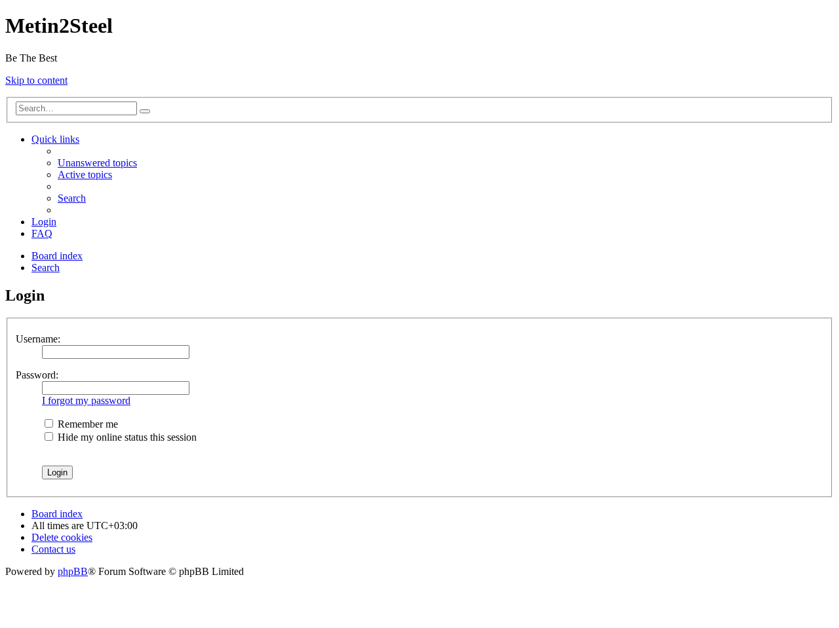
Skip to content (36, 80)
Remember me (86, 424)
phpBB (73, 571)
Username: (38, 338)
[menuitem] (97, 162)
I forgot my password (86, 400)
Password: (37, 374)
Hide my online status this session (126, 437)
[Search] (145, 111)
